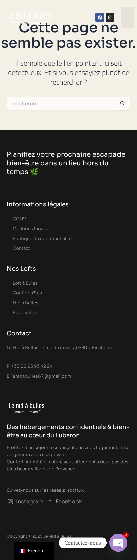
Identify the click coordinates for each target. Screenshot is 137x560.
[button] (127, 17)
